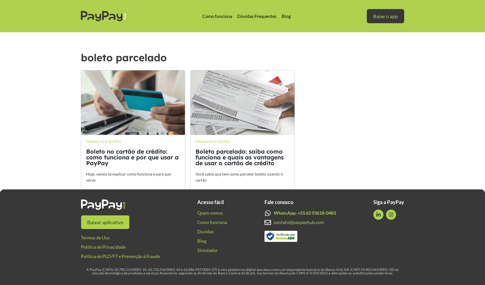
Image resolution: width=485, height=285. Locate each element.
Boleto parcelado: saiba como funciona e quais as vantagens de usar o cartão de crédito (240, 157)
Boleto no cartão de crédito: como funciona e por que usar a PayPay (132, 157)
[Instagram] (391, 215)
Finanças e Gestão (103, 141)
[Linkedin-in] (378, 215)
